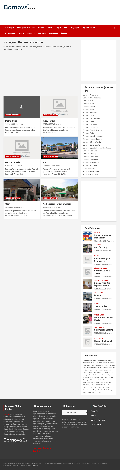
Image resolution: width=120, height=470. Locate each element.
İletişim (64, 34)
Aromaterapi (86, 362)
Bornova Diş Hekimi (90, 127)
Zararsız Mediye (92, 390)
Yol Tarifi (42, 34)
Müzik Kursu (99, 315)
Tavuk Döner (107, 385)
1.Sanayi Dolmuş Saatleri (90, 360)
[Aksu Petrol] (59, 107)
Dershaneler (10, 34)
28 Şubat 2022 (48, 166)
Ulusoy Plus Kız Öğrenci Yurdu (102, 284)
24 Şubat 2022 (10, 207)
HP (101, 367)
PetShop (31, 34)
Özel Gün (100, 390)
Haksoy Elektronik (103, 341)
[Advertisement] (60, 15)
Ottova (97, 295)
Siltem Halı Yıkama (103, 329)
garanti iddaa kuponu (97, 365)
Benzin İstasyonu (13, 115)
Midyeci (104, 375)
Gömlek (107, 365)
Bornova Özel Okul (90, 151)
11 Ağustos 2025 (100, 241)
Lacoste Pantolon (108, 372)
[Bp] (59, 148)
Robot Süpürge (87, 385)
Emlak (21, 34)
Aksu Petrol (49, 121)
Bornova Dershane (90, 124)
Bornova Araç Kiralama (92, 98)
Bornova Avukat (89, 104)
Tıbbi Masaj (90, 387)
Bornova (20, 124)
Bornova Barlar (88, 110)
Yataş (84, 390)
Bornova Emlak (88, 133)
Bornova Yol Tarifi (90, 166)
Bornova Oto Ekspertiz (91, 145)
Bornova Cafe (88, 115)
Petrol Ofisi (11, 121)
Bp (44, 162)
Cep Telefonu (61, 27)
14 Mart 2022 (10, 124)
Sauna (93, 385)
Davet (96, 362)
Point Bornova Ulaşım (89, 382)
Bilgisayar (75, 27)
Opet (7, 204)
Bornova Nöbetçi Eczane (92, 139)
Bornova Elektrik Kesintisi (92, 130)
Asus (92, 362)
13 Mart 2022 (48, 124)
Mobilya (97, 232)
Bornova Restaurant (90, 160)
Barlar (50, 27)
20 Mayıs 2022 (99, 250)
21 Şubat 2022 (48, 207)
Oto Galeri (98, 292)
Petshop (97, 245)
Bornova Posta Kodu (91, 157)
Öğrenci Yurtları (101, 280)
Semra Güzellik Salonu (102, 272)
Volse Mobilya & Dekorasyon (102, 259)
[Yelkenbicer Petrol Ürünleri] (59, 190)
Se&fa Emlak (100, 306)
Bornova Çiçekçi (89, 121)
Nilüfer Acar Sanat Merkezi (103, 319)
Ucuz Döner (98, 387)
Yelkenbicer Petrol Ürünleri (57, 204)
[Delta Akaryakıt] (21, 148)
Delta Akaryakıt (13, 162)
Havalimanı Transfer (93, 367)
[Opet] (21, 190)
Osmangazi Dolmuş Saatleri (91, 380)
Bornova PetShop (89, 154)
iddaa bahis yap (107, 367)
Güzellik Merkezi (100, 268)
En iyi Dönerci (103, 362)
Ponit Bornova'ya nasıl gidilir (104, 382)
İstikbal (85, 392)
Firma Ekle (53, 34)
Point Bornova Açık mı (106, 380)
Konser (90, 372)
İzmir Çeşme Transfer (94, 392)
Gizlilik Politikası (89, 168)
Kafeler (41, 27)
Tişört (84, 387)
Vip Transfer (106, 387)
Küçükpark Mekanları (26, 27)
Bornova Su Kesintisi (91, 163)
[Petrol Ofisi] (21, 107)
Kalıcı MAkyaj (93, 370)
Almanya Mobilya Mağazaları (102, 236)
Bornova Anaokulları (90, 95)
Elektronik (98, 338)
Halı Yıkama (99, 327)
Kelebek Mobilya (103, 370)
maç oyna (85, 375)
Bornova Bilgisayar (90, 113)
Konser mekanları (98, 372)
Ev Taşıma (111, 362)
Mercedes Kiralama (95, 375)
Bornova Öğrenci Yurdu (92, 142)
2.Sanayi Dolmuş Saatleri (105, 360)
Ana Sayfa (9, 27)
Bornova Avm (88, 101)
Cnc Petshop (100, 247)
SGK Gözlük (99, 385)
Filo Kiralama (86, 365)
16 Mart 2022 (99, 264)
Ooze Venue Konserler (107, 377)
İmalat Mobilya (108, 390)
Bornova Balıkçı (89, 107)
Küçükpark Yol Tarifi (90, 174)
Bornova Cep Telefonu (91, 118)
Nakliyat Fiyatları (94, 377)
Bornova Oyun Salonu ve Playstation (97, 148)
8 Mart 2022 (9, 166)
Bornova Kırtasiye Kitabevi (93, 136)
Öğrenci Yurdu (88, 27)
